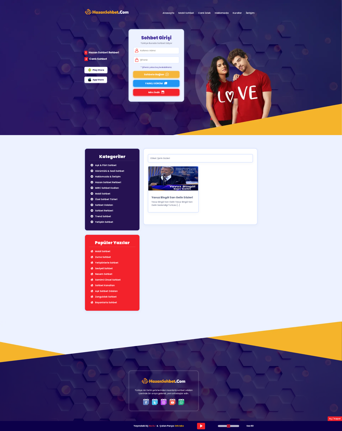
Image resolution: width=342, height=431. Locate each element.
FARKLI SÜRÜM (154, 83)
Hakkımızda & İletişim (108, 176)
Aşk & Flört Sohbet (105, 165)
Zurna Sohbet (103, 257)
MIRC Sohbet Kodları (107, 188)
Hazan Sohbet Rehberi (104, 52)
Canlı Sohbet (98, 59)
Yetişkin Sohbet (104, 222)
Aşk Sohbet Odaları (106, 291)
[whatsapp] (181, 401)
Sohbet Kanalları (105, 285)
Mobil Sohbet (102, 193)
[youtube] (173, 401)
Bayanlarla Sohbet (106, 302)
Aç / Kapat (335, 418)
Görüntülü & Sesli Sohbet (109, 171)
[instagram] (164, 401)
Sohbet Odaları (104, 205)
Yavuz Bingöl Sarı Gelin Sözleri (172, 197)
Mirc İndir (154, 92)
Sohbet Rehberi (104, 210)
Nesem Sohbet (103, 274)
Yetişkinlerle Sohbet (106, 262)
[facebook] (147, 401)
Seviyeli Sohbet (104, 268)
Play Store (98, 70)
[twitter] (155, 401)
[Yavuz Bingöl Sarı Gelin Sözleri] (173, 179)
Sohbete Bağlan (154, 74)
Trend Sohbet (103, 216)
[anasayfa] (106, 12)
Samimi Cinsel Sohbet (108, 279)
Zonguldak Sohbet (106, 296)
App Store (98, 79)
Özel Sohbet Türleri (106, 199)
